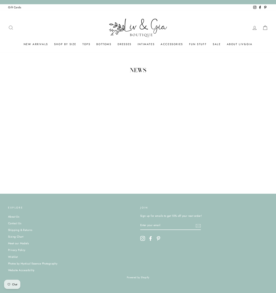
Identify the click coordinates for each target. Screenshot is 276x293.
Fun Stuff (198, 44)
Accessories (172, 44)
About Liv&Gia (240, 44)
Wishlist (13, 257)
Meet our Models (18, 243)
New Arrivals (36, 44)
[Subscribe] (198, 225)
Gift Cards (14, 7)
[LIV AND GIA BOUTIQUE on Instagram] (142, 238)
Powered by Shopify (138, 277)
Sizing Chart (15, 237)
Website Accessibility (21, 270)
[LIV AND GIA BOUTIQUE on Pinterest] (158, 238)
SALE (217, 44)
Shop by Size (65, 44)
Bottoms (103, 44)
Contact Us (14, 223)
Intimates (146, 44)
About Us (13, 217)
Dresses (125, 44)
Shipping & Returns (20, 230)
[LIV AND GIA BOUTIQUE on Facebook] (150, 238)
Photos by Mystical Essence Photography (32, 263)
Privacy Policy (16, 250)
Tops (86, 44)
